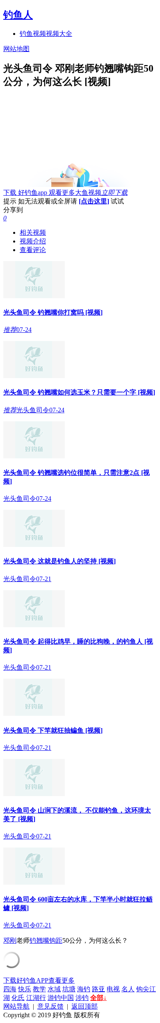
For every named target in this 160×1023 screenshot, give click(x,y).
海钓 (83, 989)
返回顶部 (84, 1006)
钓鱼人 (18, 14)
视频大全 (59, 33)
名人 (128, 989)
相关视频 (33, 232)
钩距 (55, 940)
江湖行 (36, 997)
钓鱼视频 (33, 33)
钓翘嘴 (39, 940)
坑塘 (68, 989)
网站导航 (16, 1006)
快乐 (24, 989)
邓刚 (9, 940)
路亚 (98, 989)
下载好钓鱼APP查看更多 (39, 980)
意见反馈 (50, 1006)
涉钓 (82, 997)
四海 (9, 989)
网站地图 (16, 48)
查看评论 (33, 249)
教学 (39, 989)
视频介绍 (33, 241)
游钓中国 (61, 997)
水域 (54, 989)
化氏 (18, 997)
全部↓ (98, 997)
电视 (113, 989)
